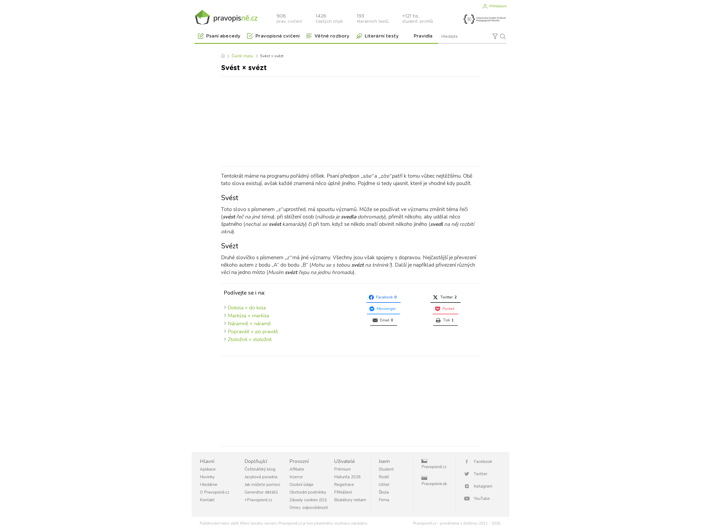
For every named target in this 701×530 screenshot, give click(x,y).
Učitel (384, 484)
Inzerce (296, 477)
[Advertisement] (350, 120)
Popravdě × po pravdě (253, 331)
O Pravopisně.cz (214, 492)
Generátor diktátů (261, 492)
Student (386, 469)
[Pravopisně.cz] (225, 17)
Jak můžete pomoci (262, 484)
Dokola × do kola (247, 307)
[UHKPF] (484, 19)
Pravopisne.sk (434, 483)
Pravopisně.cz (434, 466)
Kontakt (207, 500)
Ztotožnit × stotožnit (250, 339)
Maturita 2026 (347, 477)
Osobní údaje (301, 484)
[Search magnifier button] (503, 36)
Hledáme (208, 484)
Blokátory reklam (350, 500)
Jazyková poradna (261, 477)
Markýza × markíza (248, 315)
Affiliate (296, 469)
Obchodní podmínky (307, 492)
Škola (384, 492)
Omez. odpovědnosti (308, 507)
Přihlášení (498, 6)
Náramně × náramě (249, 323)
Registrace (344, 484)
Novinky (207, 477)
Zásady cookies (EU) (308, 500)
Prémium (342, 469)
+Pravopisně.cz (258, 500)
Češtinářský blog (260, 469)
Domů (223, 56)
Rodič (384, 477)
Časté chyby (242, 56)
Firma (384, 500)
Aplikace (208, 469)
